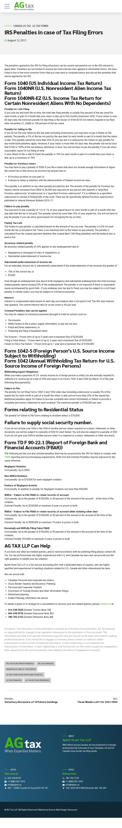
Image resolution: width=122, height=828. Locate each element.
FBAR (7, 457)
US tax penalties (13, 680)
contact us (105, 604)
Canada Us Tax (22, 25)
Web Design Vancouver (66, 810)
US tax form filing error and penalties (24, 675)
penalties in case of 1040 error (21, 669)
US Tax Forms (40, 25)
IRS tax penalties (46, 664)
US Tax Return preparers (37, 680)
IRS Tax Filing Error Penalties (20, 664)
